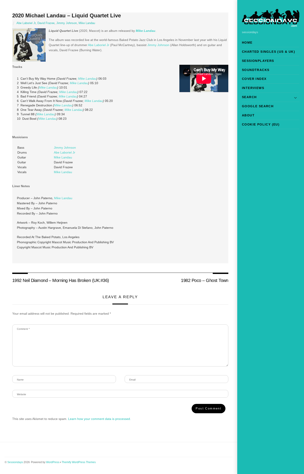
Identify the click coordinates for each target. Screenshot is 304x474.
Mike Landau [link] (145, 30)
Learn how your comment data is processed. (99, 419)
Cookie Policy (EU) (261, 124)
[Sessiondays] (270, 25)
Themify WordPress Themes (79, 462)
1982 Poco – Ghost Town (204, 280)
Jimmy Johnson (66, 23)
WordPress (52, 462)
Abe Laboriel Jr (26, 23)
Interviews (253, 88)
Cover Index (254, 79)
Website (21, 394)
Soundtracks (255, 70)
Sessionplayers (258, 61)
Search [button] (249, 97)
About (248, 115)
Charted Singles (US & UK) (268, 51)
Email (132, 379)
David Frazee (46, 23)
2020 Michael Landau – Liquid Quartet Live (66, 15)
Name (20, 379)
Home (247, 42)
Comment (23, 329)
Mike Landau (87, 23)
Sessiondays (15, 462)
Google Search (258, 106)
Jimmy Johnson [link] (158, 45)
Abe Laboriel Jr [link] (98, 45)
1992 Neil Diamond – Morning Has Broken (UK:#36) (60, 280)
